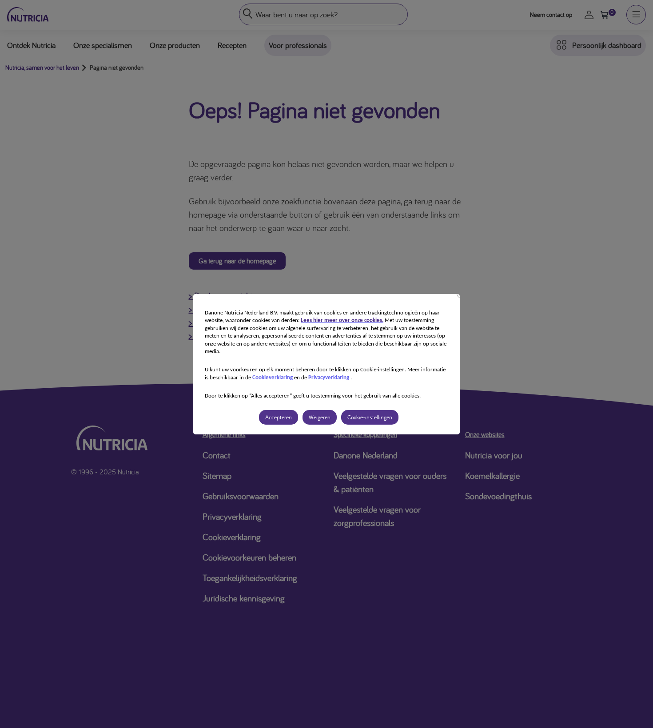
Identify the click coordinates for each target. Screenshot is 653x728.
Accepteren (278, 417)
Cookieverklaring (273, 378)
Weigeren (319, 417)
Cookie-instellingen (369, 417)
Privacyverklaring (329, 378)
